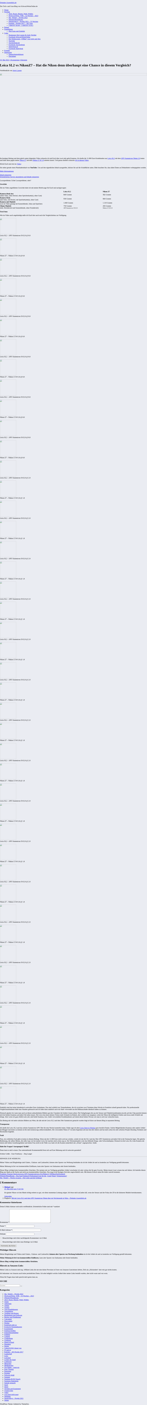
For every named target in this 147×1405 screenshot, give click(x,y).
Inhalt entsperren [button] (5, 175)
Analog (6, 1307)
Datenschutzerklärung (16, 54)
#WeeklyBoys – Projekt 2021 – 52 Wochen (23, 21)
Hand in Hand (9, 1342)
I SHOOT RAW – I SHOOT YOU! (21, 25)
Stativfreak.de (13, 47)
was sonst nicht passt (11, 1394)
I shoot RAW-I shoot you (12, 1348)
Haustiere (7, 1344)
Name (2, 1226)
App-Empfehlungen (11, 1309)
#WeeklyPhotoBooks (16, 20)
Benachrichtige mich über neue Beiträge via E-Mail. (20, 1242)
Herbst (6, 1346)
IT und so (7, 1350)
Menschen (7, 1364)
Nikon (54, 1174)
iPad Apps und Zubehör (17, 31)
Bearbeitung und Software (13, 1315)
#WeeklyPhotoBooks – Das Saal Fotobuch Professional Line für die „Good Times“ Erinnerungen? (33, 1176)
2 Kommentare (15, 60)
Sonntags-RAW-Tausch (12, 1379)
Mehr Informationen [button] (7, 171)
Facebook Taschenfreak (17, 45)
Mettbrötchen (8, 1365)
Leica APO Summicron (28, 1174)
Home (6, 10)
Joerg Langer (17, 70)
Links (6, 33)
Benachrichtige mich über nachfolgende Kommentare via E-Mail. (25, 1238)
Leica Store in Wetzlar (87, 1128)
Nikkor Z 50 (47, 1174)
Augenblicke (8, 1311)
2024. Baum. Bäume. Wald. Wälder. (21, 14)
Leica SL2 (111, 158)
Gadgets (7, 1336)
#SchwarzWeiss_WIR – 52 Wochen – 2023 (23, 16)
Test (57, 1174)
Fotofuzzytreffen (10, 1331)
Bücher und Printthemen (12, 1317)
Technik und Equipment (12, 1389)
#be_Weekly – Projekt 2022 (18, 18)
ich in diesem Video (82, 160)
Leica (18, 1174)
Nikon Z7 (23, 160)
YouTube (12, 41)
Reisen (6, 27)
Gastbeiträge (8, 1338)
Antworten (8, 1196)
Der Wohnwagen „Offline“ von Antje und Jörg (24, 39)
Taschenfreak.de (14, 43)
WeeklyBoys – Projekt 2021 (13, 1398)
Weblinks (7, 1396)
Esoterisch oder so (10, 1325)
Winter (6, 1400)
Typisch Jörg (8, 1391)
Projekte (7, 12)
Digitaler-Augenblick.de (8, 3)
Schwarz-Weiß (9, 1375)
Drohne (6, 1323)
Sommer (7, 1377)
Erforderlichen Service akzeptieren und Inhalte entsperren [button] (19, 177)
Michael (7, 1187)
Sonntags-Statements (11, 1381)
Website (2, 1234)
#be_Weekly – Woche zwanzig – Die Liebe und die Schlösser (21, 1178)
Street (6, 1387)
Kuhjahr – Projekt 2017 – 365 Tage (21, 23)
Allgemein (23, 60)
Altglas (6, 1306)
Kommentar (4, 1222)
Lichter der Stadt (10, 1360)
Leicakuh (7, 1358)
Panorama (7, 1371)
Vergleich (62, 1174)
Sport (6, 1385)
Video (19, 164)
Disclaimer (12, 56)
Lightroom (8, 1362)
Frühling (7, 1335)
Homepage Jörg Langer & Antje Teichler (22, 35)
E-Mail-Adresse (6, 1230)
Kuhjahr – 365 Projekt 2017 (13, 1352)
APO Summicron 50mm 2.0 (130, 158)
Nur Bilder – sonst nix (11, 1367)
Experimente (8, 1329)
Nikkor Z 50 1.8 (38, 160)
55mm (6, 1302)
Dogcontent (8, 1321)
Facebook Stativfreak (16, 49)
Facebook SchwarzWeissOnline (19, 37)
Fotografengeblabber (11, 1333)
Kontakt (7, 50)
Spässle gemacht (9, 1383)
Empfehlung (8, 29)
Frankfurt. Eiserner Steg (8, 1174)
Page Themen (9, 1369)
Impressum (8, 52)
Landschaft (8, 1354)
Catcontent (8, 1319)
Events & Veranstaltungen (13, 1327)
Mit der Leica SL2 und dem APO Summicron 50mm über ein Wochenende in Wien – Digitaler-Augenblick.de (49, 1198)
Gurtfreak (7, 1340)
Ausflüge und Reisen (11, 1313)
